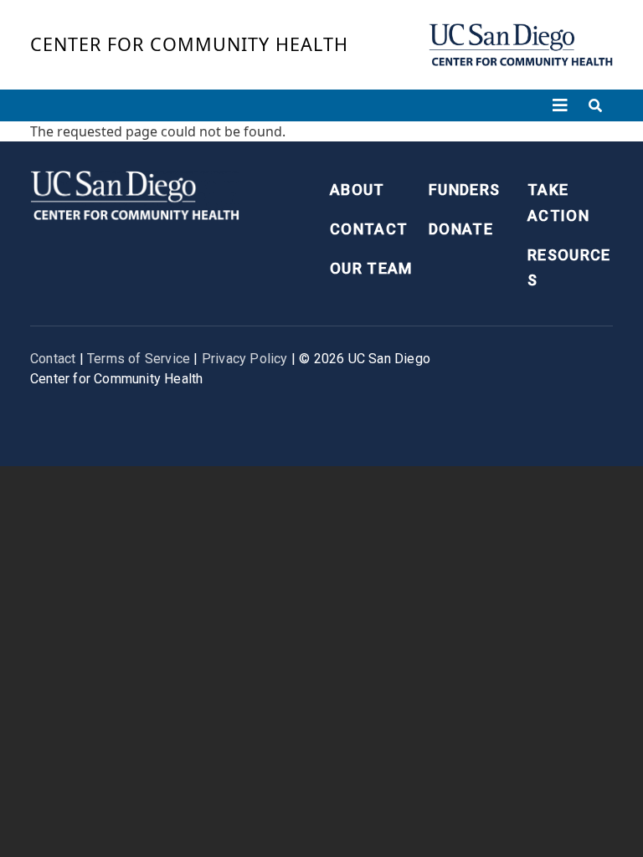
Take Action (558, 202)
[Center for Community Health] (134, 193)
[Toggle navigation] (560, 105)
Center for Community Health (189, 44)
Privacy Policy (245, 359)
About (357, 189)
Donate (461, 229)
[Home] (521, 45)
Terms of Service (138, 359)
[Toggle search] (595, 105)
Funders (464, 189)
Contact (369, 229)
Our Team (371, 268)
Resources (569, 268)
